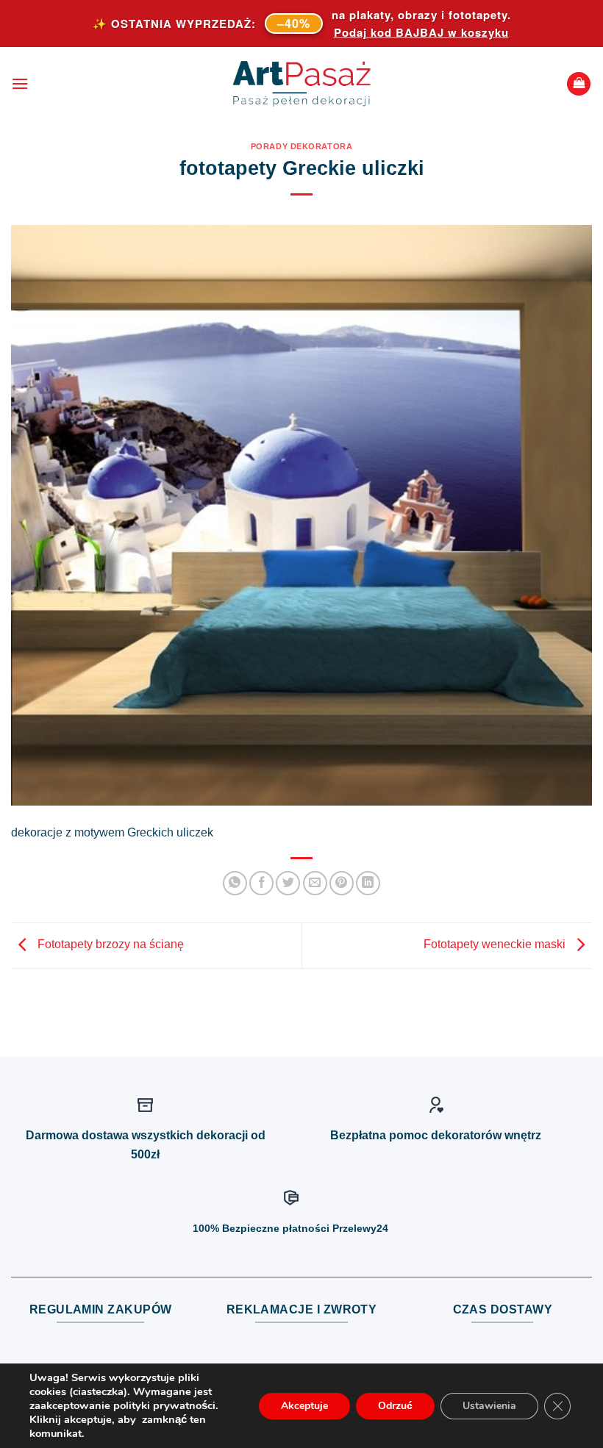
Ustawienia (489, 1406)
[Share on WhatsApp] (235, 883)
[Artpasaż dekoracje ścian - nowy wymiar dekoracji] (301, 84)
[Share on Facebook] (261, 883)
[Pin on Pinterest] (341, 883)
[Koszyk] (578, 84)
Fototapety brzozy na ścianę (109, 945)
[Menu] (20, 83)
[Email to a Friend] (315, 883)
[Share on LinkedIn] (368, 883)
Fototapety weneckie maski (496, 945)
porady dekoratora (302, 146)
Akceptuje (304, 1406)
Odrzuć (395, 1406)
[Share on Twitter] (288, 883)
